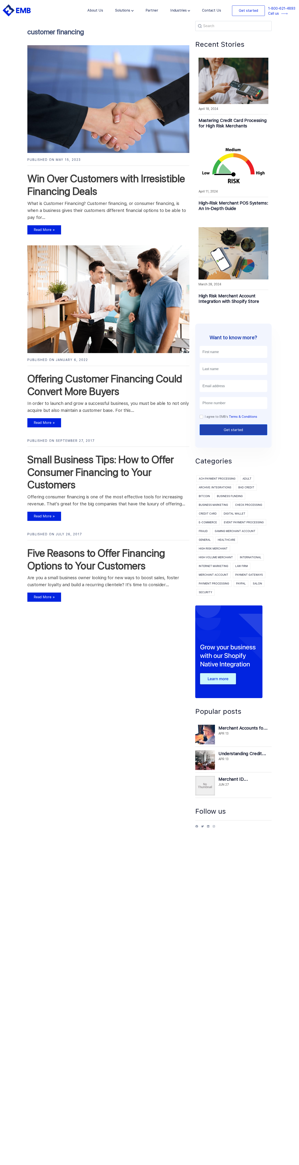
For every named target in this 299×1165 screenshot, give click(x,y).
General (205, 539)
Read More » (41, 231)
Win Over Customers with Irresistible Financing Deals (106, 185)
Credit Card (208, 513)
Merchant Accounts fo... (243, 728)
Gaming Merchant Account (235, 531)
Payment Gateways (249, 574)
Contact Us (211, 10)
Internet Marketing (213, 566)
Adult (247, 478)
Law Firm (241, 566)
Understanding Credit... (242, 753)
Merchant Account (213, 574)
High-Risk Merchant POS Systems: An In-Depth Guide (233, 205)
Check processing (248, 504)
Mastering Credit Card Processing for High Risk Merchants (232, 123)
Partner (152, 10)
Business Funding (230, 496)
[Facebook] (196, 828)
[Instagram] (213, 828)
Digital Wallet (234, 513)
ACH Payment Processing (217, 478)
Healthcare (226, 539)
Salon (257, 583)
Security (205, 592)
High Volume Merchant (216, 557)
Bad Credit (246, 487)
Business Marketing (213, 504)
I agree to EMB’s (231, 416)
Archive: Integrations (215, 487)
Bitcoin (204, 496)
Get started (248, 11)
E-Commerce (208, 522)
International (250, 557)
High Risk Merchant (213, 548)
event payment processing (244, 522)
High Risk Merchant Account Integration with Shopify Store (229, 298)
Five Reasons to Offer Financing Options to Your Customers (96, 559)
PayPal (241, 583)
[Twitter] (202, 828)
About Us (95, 10)
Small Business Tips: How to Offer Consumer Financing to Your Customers (100, 472)
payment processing (214, 583)
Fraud (203, 531)
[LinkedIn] (208, 828)
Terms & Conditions (243, 416)
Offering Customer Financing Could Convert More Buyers (104, 385)
